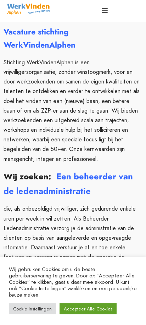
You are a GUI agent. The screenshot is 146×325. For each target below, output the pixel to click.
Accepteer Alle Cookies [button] (88, 308)
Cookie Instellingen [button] (32, 308)
